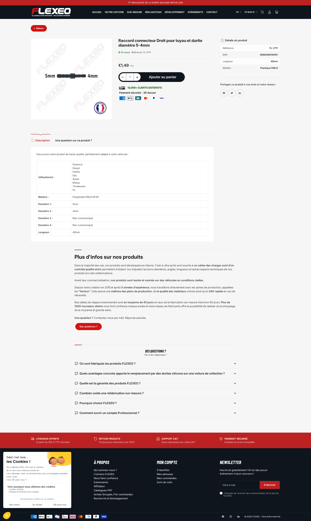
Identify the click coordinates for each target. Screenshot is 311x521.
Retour (40, 28)
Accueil (97, 12)
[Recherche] (262, 12)
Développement (174, 12)
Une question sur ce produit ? (73, 140)
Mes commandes (167, 478)
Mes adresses (165, 474)
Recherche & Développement (111, 498)
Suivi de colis (164, 482)
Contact (211, 12)
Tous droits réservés (271, 516)
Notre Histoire (114, 12)
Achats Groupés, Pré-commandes (113, 494)
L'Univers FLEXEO (104, 474)
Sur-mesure (134, 12)
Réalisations (153, 12)
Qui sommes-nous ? (105, 470)
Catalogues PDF (103, 490)
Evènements (195, 12)
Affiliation (99, 486)
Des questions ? (89, 326)
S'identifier (163, 470)
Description (42, 140)
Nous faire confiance (106, 478)
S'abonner (270, 484)
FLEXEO (256, 516)
